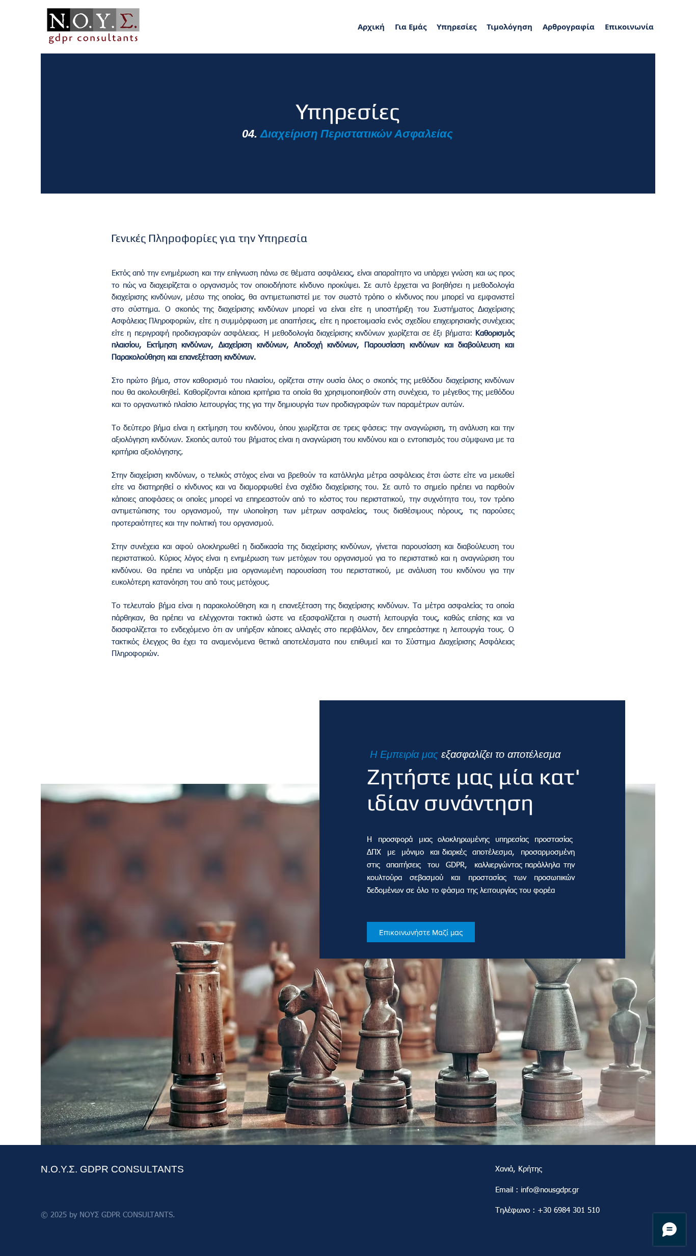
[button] (456, 27)
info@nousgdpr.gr (550, 1190)
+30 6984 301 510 (569, 1210)
